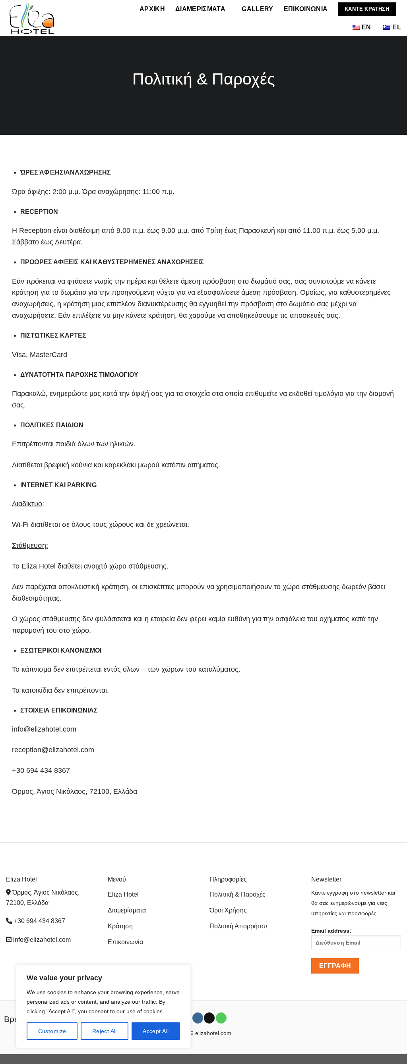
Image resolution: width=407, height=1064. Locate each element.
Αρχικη (152, 9)
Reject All (104, 1031)
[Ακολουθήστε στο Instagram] (197, 1018)
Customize (52, 1031)
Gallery (257, 9)
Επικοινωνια (306, 9)
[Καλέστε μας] (221, 1018)
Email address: (331, 931)
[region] (103, 1006)
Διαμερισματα (200, 9)
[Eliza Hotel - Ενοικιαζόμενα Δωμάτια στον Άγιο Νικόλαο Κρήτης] (55, 18)
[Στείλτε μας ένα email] (209, 1018)
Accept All (156, 1031)
